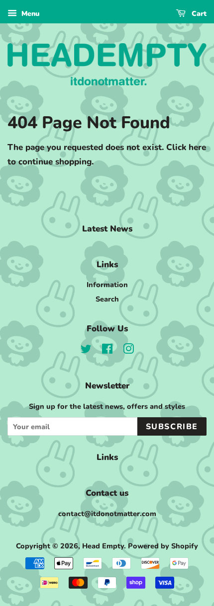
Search (107, 299)
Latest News (107, 228)
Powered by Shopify (163, 546)
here (197, 147)
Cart (198, 13)
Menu (29, 13)
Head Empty (103, 546)
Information (107, 285)
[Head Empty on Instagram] (128, 351)
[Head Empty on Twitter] (86, 351)
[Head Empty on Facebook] (107, 351)
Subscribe (172, 426)
